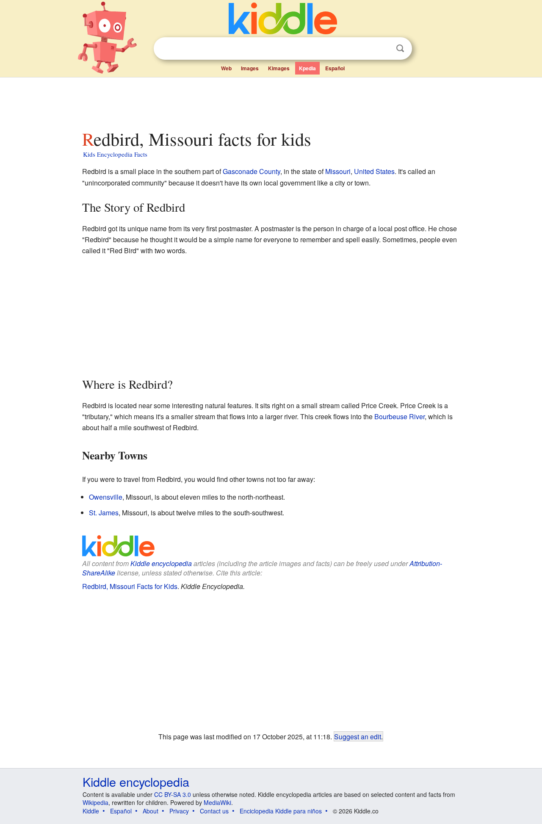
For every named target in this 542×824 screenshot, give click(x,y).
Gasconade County (251, 171)
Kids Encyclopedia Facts (115, 154)
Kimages (279, 68)
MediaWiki (217, 802)
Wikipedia (95, 802)
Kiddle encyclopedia (161, 563)
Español (335, 68)
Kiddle (91, 811)
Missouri (338, 171)
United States (374, 171)
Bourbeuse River (399, 416)
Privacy (179, 811)
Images (250, 68)
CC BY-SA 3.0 (172, 794)
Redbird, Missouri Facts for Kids (129, 586)
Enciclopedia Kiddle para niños (281, 811)
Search (400, 48)
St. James (104, 512)
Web (226, 68)
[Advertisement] (270, 101)
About (150, 811)
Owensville (105, 497)
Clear (383, 48)
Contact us (214, 811)
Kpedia (307, 68)
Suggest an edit (357, 736)
